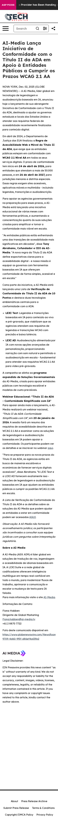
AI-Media (49, 597)
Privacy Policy (44, 814)
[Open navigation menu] (5, 28)
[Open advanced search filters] (45, 28)
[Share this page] (53, 28)
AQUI (32, 517)
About (14, 801)
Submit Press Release (16, 807)
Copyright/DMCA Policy (19, 814)
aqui (50, 448)
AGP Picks (8, 5)
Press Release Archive (34, 801)
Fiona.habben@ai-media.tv (18, 619)
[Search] (37, 28)
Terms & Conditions (43, 807)
